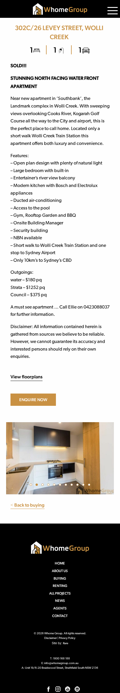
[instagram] (58, 689)
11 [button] (90, 485)
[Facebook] (48, 689)
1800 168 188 (61, 658)
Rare (65, 643)
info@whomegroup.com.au (61, 663)
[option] (60, 458)
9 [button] (78, 485)
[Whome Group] (60, 8)
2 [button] (37, 485)
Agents (60, 608)
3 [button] (43, 485)
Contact (60, 616)
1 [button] (31, 485)
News (60, 601)
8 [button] (72, 485)
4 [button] (49, 485)
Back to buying (27, 505)
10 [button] (84, 485)
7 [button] (66, 485)
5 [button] (55, 485)
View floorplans (26, 377)
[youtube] (67, 689)
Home (60, 563)
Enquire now (33, 399)
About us (60, 571)
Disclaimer (50, 638)
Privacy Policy (67, 638)
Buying (60, 578)
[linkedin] (77, 689)
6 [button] (61, 485)
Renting (60, 586)
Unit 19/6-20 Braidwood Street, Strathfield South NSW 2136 (61, 668)
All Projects (60, 593)
